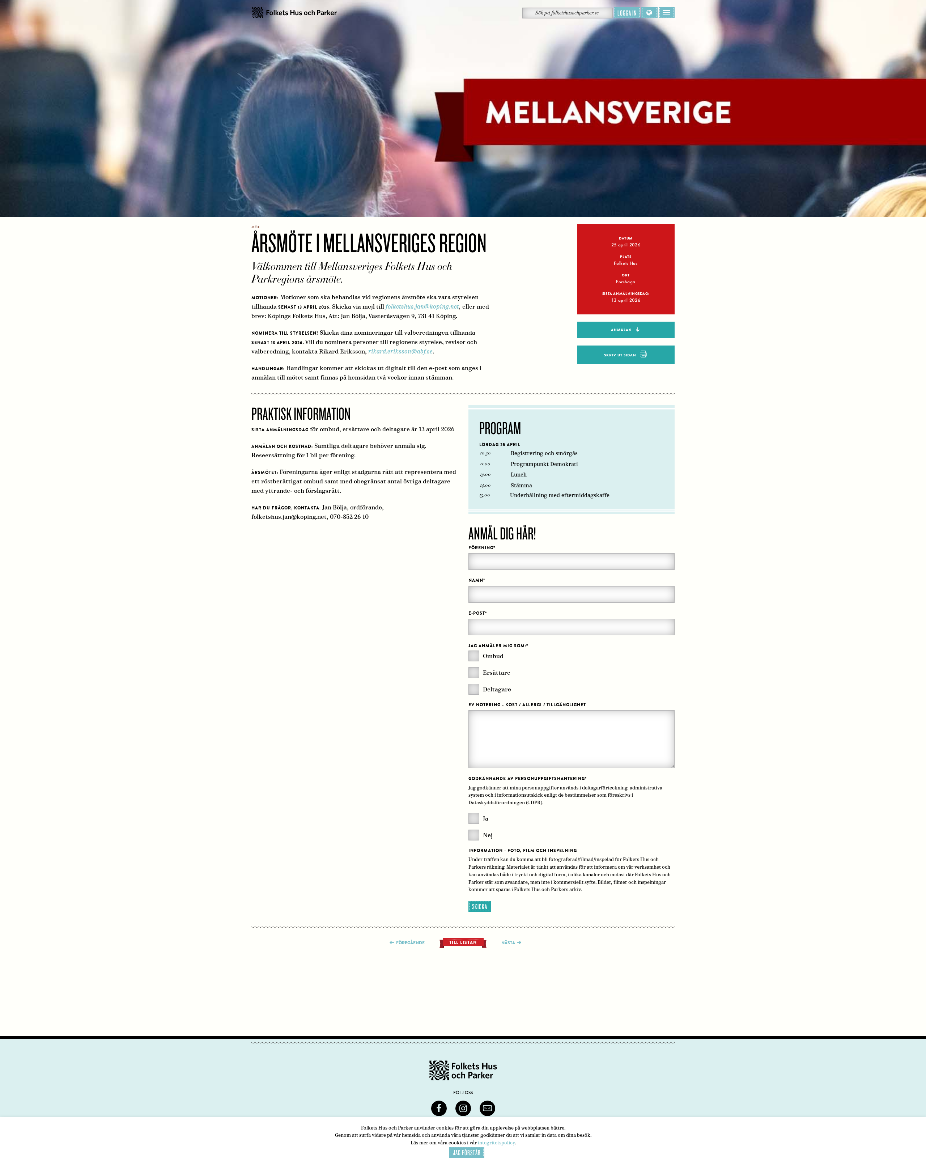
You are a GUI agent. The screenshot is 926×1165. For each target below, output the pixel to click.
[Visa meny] (667, 12)
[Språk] (649, 12)
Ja (485, 818)
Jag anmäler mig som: (498, 646)
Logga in (627, 12)
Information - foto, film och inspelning (522, 850)
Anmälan (621, 329)
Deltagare (497, 689)
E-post (477, 613)
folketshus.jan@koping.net (422, 306)
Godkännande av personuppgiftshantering (527, 778)
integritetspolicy (496, 1143)
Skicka (479, 906)
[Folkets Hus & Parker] (294, 12)
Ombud (493, 656)
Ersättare (496, 673)
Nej (488, 835)
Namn (476, 580)
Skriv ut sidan (620, 355)
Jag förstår (467, 1152)
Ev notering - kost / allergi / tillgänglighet (527, 705)
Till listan (463, 942)
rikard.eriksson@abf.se (400, 351)
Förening (481, 548)
